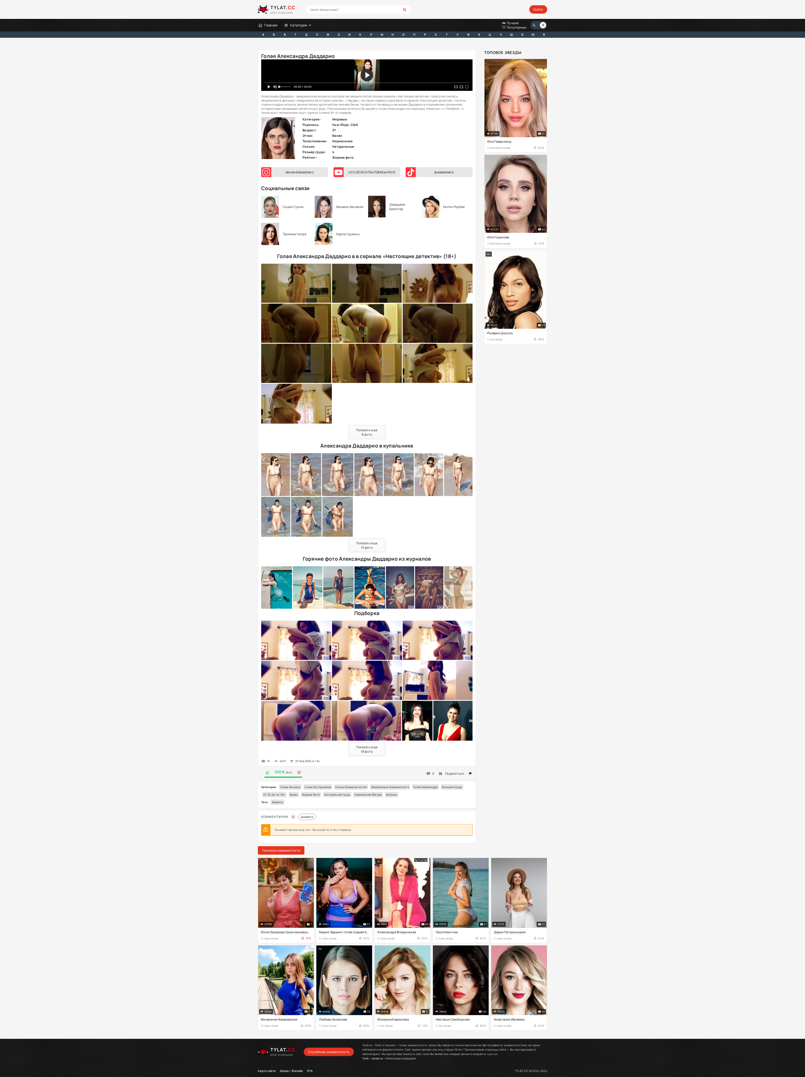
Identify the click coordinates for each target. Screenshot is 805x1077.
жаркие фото (311, 794)
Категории (298, 25)
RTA (310, 1071)
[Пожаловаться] (470, 773)
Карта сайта (267, 1071)
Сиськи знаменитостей (351, 787)
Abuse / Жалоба (291, 1071)
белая (294, 794)
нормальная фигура (368, 794)
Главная (270, 25)
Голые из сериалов (318, 787)
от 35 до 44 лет (274, 794)
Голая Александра (425, 787)
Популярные (516, 27)
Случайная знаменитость (329, 1052)
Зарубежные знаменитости (390, 787)
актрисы (391, 794)
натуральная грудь (337, 794)
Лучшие (512, 23)
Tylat (365, 1058)
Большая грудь (452, 787)
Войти (538, 9)
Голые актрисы (290, 787)
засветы (277, 802)
